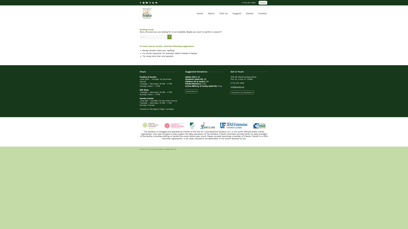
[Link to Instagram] (150, 2)
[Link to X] (143, 2)
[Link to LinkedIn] (153, 2)
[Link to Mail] (156, 2)
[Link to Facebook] (140, 2)
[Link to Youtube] (146, 2)
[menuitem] (262, 2)
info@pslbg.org (237, 87)
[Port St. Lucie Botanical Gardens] (147, 13)
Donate (263, 3)
